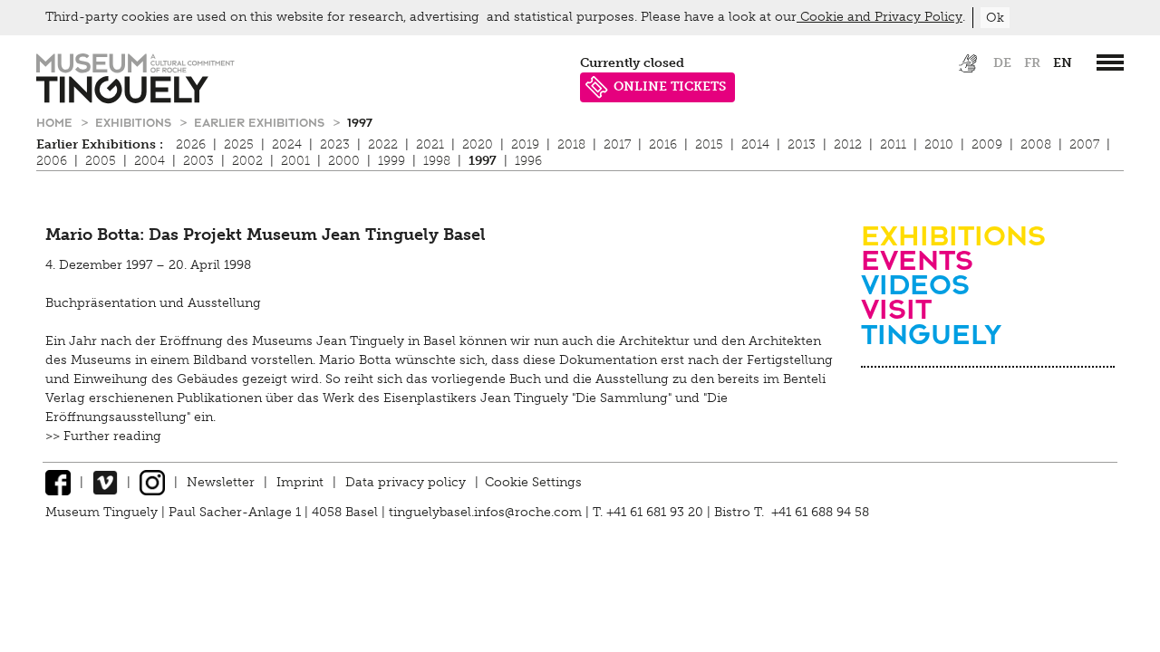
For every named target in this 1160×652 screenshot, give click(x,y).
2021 (430, 144)
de (1002, 63)
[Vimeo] (105, 482)
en (1062, 63)
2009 (987, 144)
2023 (335, 144)
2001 (295, 160)
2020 (477, 144)
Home (56, 121)
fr (1032, 63)
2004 (149, 160)
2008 (1035, 144)
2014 (755, 144)
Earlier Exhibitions (261, 121)
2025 (239, 144)
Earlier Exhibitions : (99, 144)
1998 (436, 160)
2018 (571, 144)
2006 (51, 160)
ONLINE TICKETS (670, 86)
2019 (525, 144)
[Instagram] (152, 482)
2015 (709, 144)
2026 (191, 144)
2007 (1084, 144)
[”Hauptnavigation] (1110, 62)
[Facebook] (58, 482)
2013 (802, 144)
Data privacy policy (405, 482)
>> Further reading (103, 436)
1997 (359, 121)
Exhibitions (135, 121)
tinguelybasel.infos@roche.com (487, 512)
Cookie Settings (533, 482)
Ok (995, 17)
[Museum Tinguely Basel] (135, 99)
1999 (391, 160)
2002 (247, 160)
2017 (617, 144)
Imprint (300, 482)
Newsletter (221, 482)
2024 (287, 144)
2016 (663, 144)
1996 (528, 160)
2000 (344, 160)
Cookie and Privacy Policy (879, 16)
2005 (100, 160)
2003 (198, 160)
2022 (383, 144)
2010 (938, 144)
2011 (893, 144)
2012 (848, 144)
